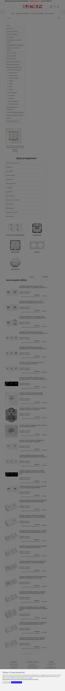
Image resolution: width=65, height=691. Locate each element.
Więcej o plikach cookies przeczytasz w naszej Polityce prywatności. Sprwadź (20, 679)
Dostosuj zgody (6, 682)
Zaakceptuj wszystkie (16, 682)
